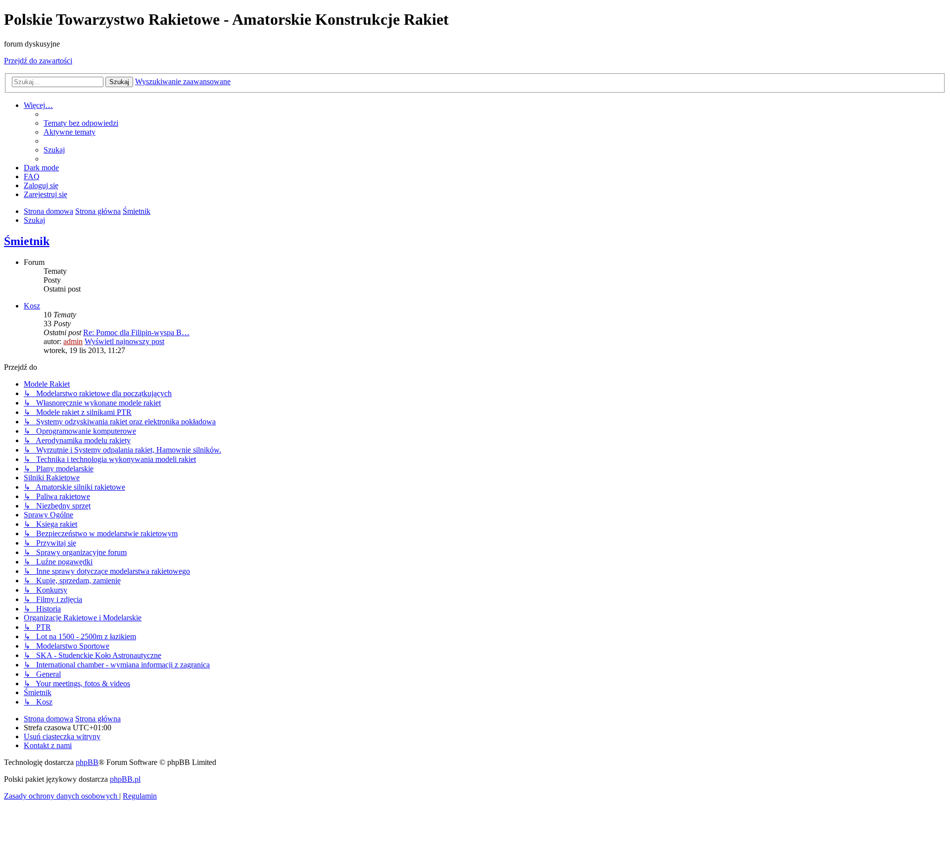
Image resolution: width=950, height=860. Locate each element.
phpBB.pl (125, 779)
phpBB (87, 762)
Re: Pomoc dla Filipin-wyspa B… (136, 332)
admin (73, 341)
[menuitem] (81, 123)
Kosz (32, 306)
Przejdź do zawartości (38, 60)
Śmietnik (26, 241)
